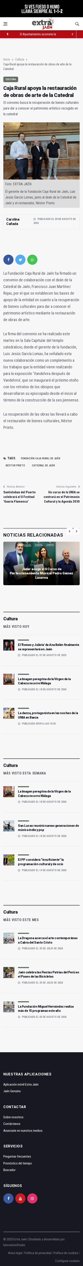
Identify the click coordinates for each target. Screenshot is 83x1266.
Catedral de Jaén (43, 465)
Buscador (9, 1170)
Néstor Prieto (15, 465)
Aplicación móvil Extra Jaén (21, 1084)
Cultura (19, 59)
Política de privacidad (37, 1253)
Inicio (6, 59)
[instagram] (32, 1198)
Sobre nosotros (13, 1117)
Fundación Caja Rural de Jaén (40, 458)
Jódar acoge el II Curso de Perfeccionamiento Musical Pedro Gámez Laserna (41, 573)
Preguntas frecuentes (17, 1156)
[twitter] (20, 260)
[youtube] (20, 1198)
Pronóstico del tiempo (17, 1163)
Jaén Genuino (12, 1091)
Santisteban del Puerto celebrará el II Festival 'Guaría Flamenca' (19, 496)
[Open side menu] (5, 24)
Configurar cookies (67, 1261)
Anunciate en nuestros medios (22, 1131)
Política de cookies (66, 1253)
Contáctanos (11, 1124)
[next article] (72, 34)
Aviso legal (15, 1253)
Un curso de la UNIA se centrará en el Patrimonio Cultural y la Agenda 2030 (62, 496)
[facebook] (8, 260)
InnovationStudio (14, 1245)
